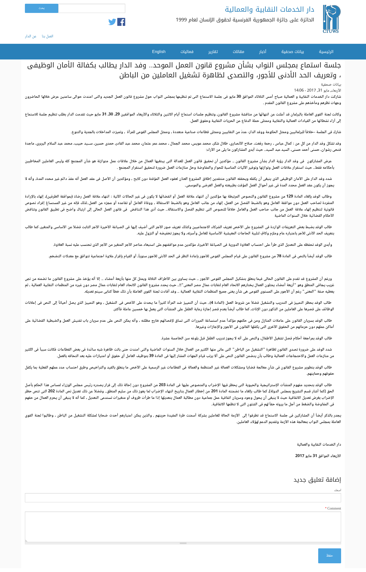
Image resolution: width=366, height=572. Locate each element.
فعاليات (187, 51)
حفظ (329, 555)
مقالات (238, 51)
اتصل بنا (47, 36)
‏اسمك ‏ (337, 490)
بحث (42, 8)
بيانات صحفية (292, 51)
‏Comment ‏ (333, 509)
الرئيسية (326, 51)
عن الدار (30, 36)
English (159, 51)
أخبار (262, 51)
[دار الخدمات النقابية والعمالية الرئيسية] (331, 19)
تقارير (213, 51)
